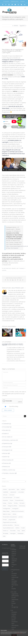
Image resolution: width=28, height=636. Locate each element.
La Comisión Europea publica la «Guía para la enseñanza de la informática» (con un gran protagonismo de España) (14, 623)
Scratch (23, 528)
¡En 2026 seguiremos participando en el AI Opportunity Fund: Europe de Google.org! (14, 599)
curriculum (11, 494)
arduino (23, 489)
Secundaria (12, 530)
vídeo (4, 536)
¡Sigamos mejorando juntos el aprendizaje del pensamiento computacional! (14, 259)
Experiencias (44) (7, 443)
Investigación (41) (7, 450)
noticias (14, 514)
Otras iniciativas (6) (8, 460)
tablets (23, 530)
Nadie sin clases (7, 514)
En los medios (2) (7, 437)
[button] (14, 164)
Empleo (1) (5, 433)
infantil (4, 505)
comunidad (21, 492)
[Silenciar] (22, 169)
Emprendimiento (19, 500)
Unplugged (13, 533)
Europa (4, 503)
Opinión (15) (6, 456)
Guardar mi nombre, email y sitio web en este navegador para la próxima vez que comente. (14, 393)
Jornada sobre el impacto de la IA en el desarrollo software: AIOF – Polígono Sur (14, 558)
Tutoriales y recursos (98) (10, 473)
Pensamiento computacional (10, 517)
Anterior (16, 25)
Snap (18, 530)
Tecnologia (5, 533)
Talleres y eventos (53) (9, 470)
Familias (16, 503)
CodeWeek (5, 492)
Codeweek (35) (7, 423)
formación (22, 503)
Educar (11, 500)
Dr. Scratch (16, 497)
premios (21, 517)
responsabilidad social (8, 528)
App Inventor (11, 489)
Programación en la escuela (9, 522)
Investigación (21, 268)
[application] (14, 164)
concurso (5, 494)
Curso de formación (7, 497)
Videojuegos (20, 533)
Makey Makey (6, 511)
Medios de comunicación (17, 511)
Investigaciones (6, 508)
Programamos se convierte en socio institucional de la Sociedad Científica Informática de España (14, 579)
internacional (22, 505)
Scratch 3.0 (5, 530)
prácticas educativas (8, 525)
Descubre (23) (6, 430)
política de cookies (19, 633)
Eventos (10, 503)
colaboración (13, 492)
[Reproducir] (3, 169)
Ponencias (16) (7, 463)
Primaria (5, 519)
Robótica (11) (6, 466)
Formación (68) (7, 446)
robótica (17, 528)
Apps (18, 489)
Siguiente (22, 25)
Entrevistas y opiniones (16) (10, 440)
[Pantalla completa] (24, 169)
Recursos (17, 525)
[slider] (13, 169)
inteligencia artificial (12, 505)
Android (5, 489)
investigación (15, 508)
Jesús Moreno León (7, 268)
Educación (5, 500)
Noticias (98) (6, 453)
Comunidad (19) (7, 427)
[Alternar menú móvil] (25, 8)
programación (11, 519)
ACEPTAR (14, 635)
